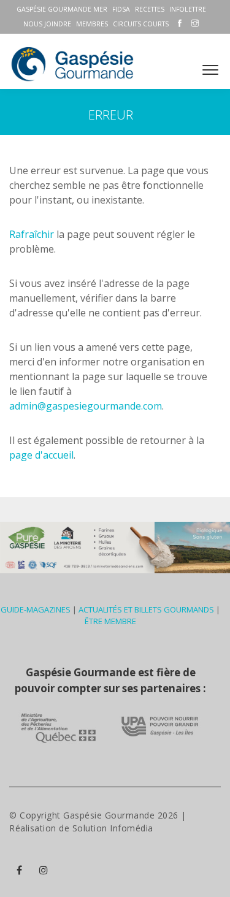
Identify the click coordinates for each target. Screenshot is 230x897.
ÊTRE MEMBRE (110, 621)
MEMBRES (92, 24)
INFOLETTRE (187, 9)
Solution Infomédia (112, 828)
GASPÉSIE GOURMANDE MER (62, 9)
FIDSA (121, 9)
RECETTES (149, 9)
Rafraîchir (31, 234)
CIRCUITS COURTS (141, 24)
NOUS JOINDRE (47, 24)
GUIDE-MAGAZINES (36, 609)
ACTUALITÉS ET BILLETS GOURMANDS (146, 609)
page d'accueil (41, 455)
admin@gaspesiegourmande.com (85, 406)
